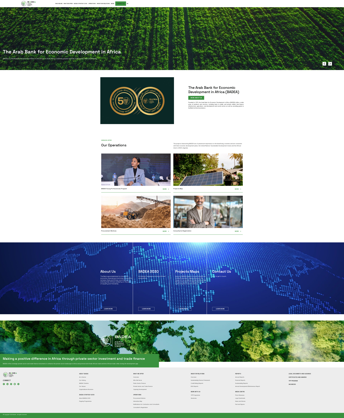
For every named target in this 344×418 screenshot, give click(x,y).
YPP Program (293, 381)
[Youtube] (15, 384)
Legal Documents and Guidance (300, 374)
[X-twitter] (18, 384)
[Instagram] (11, 384)
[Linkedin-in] (7, 384)
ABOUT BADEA (83, 374)
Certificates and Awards (298, 377)
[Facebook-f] (4, 384)
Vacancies (292, 384)
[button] (324, 64)
